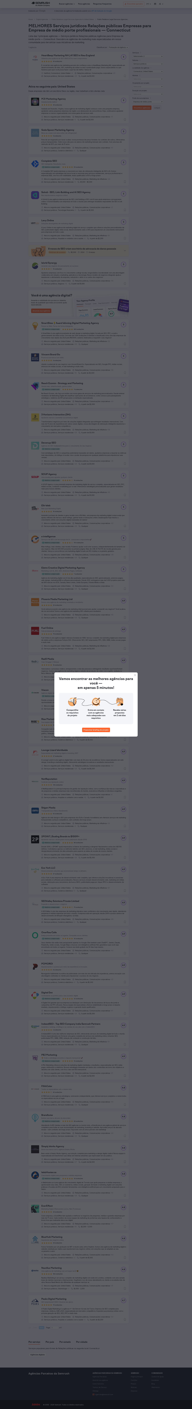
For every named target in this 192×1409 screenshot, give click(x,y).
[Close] (135, 675)
